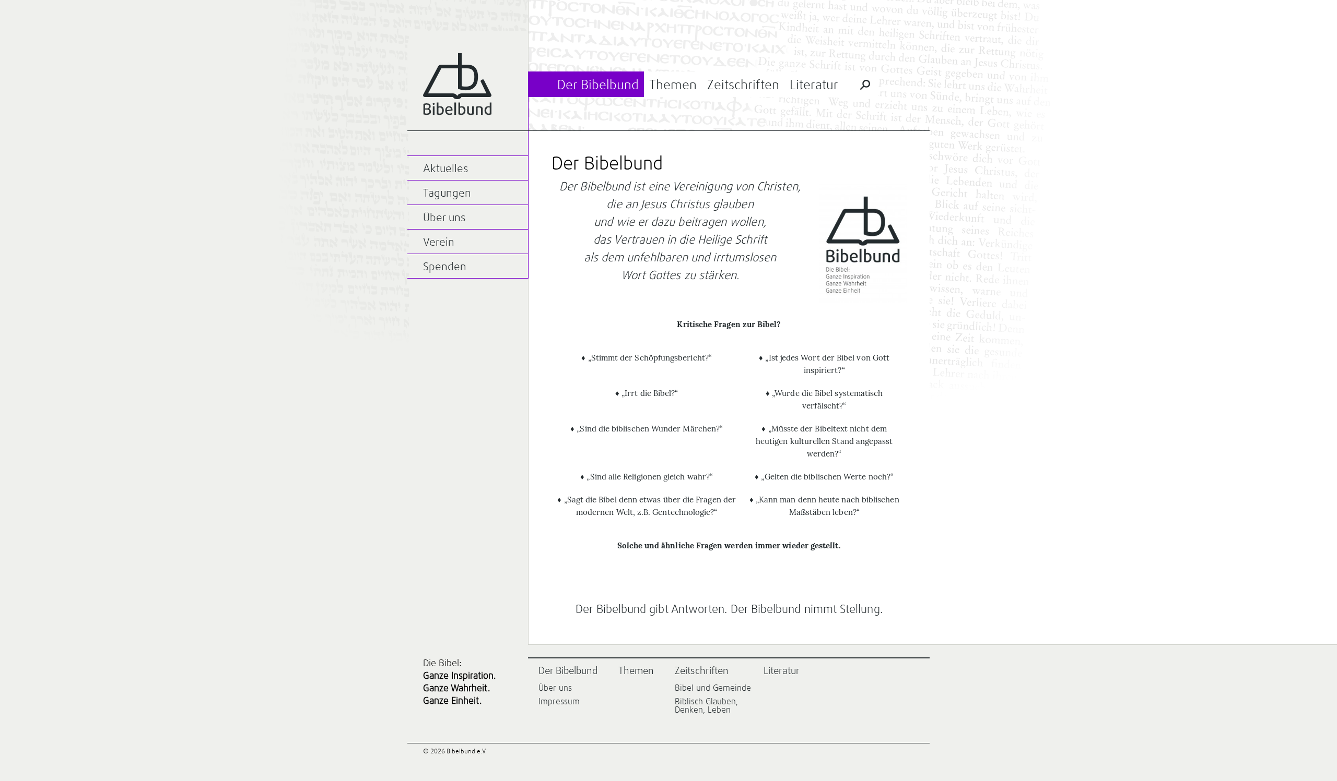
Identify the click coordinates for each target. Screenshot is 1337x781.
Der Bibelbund (598, 85)
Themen (673, 85)
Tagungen (447, 193)
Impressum (559, 702)
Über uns (444, 218)
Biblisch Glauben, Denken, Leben (706, 706)
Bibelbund (457, 84)
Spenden (444, 267)
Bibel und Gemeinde (713, 688)
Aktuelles (445, 169)
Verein (438, 242)
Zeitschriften (743, 85)
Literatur (814, 85)
